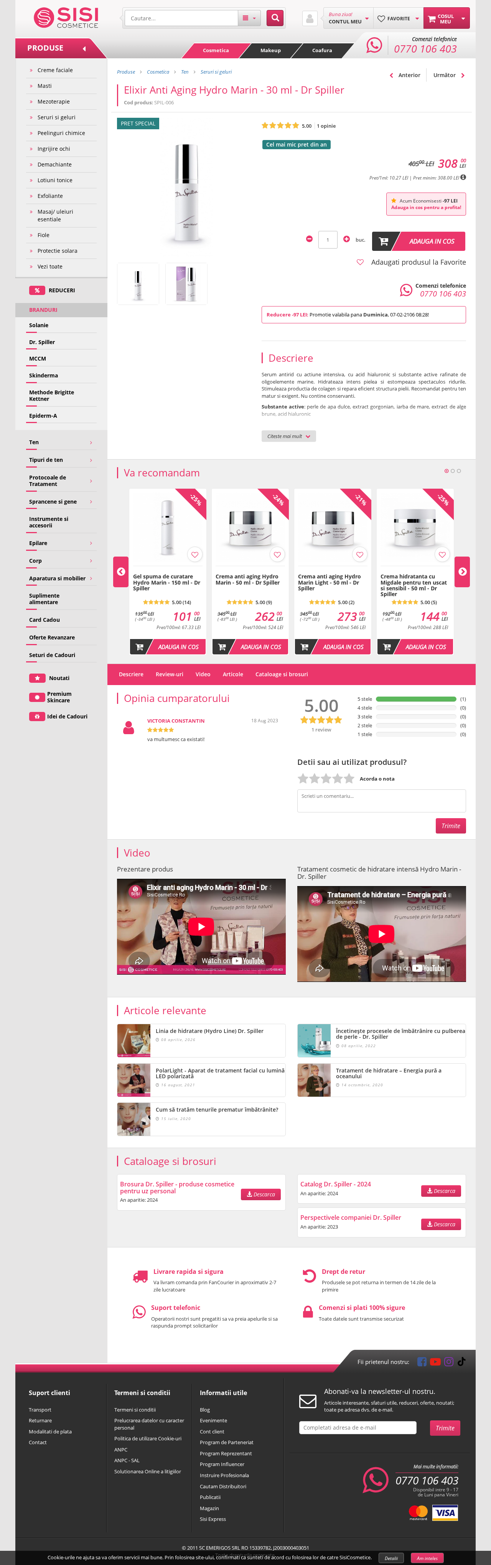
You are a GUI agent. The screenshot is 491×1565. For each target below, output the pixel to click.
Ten (34, 442)
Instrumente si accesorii (48, 522)
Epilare (38, 543)
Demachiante (55, 164)
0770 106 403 (426, 1480)
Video (203, 674)
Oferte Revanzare (52, 637)
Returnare (40, 1420)
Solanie (38, 325)
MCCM (37, 358)
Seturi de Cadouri (52, 655)
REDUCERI (61, 290)
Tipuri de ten (46, 459)
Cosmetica (216, 50)
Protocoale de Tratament (47, 481)
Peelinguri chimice (61, 133)
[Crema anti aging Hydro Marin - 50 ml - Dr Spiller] (250, 570)
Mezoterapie (54, 101)
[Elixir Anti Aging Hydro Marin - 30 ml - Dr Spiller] (138, 284)
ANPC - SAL (127, 1460)
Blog (205, 1409)
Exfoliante (50, 195)
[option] (168, 572)
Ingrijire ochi (54, 148)
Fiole (43, 235)
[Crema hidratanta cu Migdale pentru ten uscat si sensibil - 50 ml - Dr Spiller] (415, 570)
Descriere (131, 674)
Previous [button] (121, 572)
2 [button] (452, 471)
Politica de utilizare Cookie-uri (147, 1438)
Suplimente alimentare (44, 599)
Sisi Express (213, 1519)
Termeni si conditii (135, 1409)
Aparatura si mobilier (57, 578)
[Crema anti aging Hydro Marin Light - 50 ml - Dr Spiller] (332, 570)
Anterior (408, 75)
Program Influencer (222, 1464)
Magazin (209, 1508)
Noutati (58, 678)
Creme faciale (55, 70)
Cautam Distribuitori (223, 1486)
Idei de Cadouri (67, 716)
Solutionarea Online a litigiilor (147, 1471)
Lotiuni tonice (55, 180)
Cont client (212, 1431)
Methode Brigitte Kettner (51, 395)
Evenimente (213, 1420)
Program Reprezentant (226, 1453)
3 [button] (459, 471)
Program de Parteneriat (227, 1442)
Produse (126, 71)
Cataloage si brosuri (281, 674)
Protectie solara (57, 250)
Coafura (322, 50)
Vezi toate (50, 266)
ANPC (120, 1449)
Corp (35, 560)
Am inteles (427, 1558)
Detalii (391, 1558)
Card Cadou (44, 619)
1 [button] (446, 471)
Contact (38, 1442)
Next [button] (462, 572)
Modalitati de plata (50, 1431)
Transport (40, 1409)
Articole (233, 674)
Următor (445, 75)
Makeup (270, 50)
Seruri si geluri (57, 117)
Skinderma (43, 375)
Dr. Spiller (42, 342)
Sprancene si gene (53, 501)
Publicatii (210, 1497)
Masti (45, 85)
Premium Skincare (59, 697)
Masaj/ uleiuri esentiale (55, 215)
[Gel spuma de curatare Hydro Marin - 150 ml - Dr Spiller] (168, 570)
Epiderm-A (43, 415)
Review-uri (169, 674)
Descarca (263, 1194)
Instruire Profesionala (224, 1475)
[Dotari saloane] (66, 16)
